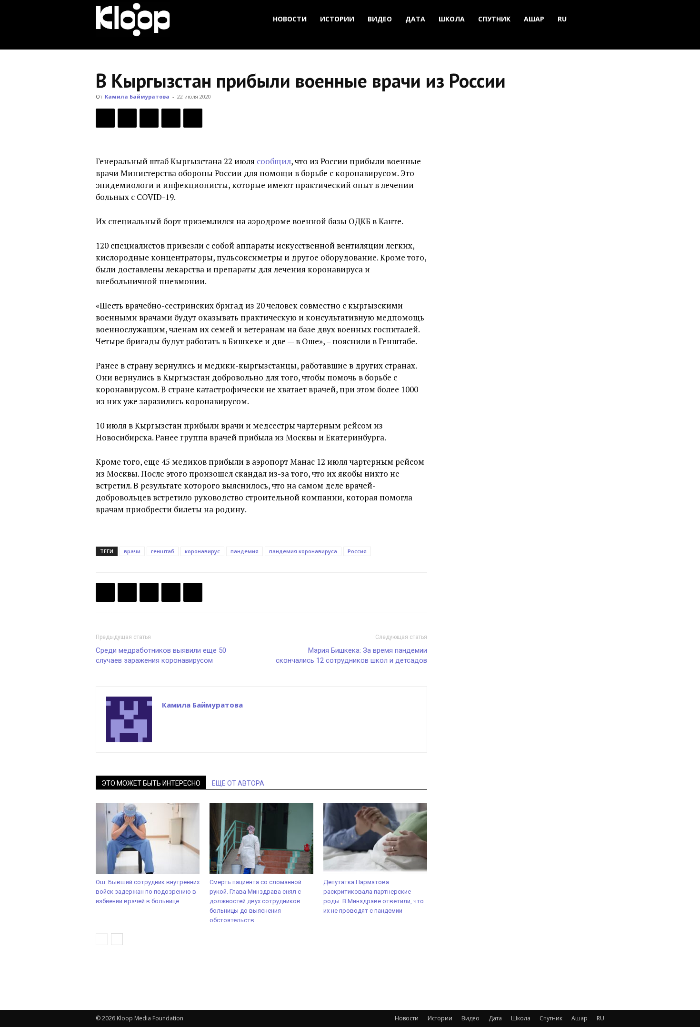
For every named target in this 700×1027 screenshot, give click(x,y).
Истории (337, 18)
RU (562, 18)
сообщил (274, 161)
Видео (380, 18)
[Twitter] (127, 118)
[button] (592, 19)
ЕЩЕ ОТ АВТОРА (238, 783)
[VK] (149, 118)
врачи (132, 551)
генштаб (162, 551)
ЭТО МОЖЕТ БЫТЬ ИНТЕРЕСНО (150, 783)
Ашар (534, 18)
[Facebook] (105, 118)
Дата (415, 18)
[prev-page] (102, 939)
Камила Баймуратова (137, 96)
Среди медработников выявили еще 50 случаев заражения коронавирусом (161, 655)
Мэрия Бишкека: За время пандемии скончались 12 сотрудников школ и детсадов (351, 655)
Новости (290, 18)
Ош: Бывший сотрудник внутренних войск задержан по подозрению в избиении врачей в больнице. (148, 891)
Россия (357, 551)
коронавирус (202, 551)
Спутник (494, 18)
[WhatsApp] (192, 118)
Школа (452, 18)
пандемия (244, 551)
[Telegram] (170, 118)
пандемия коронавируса (303, 551)
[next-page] (117, 939)
